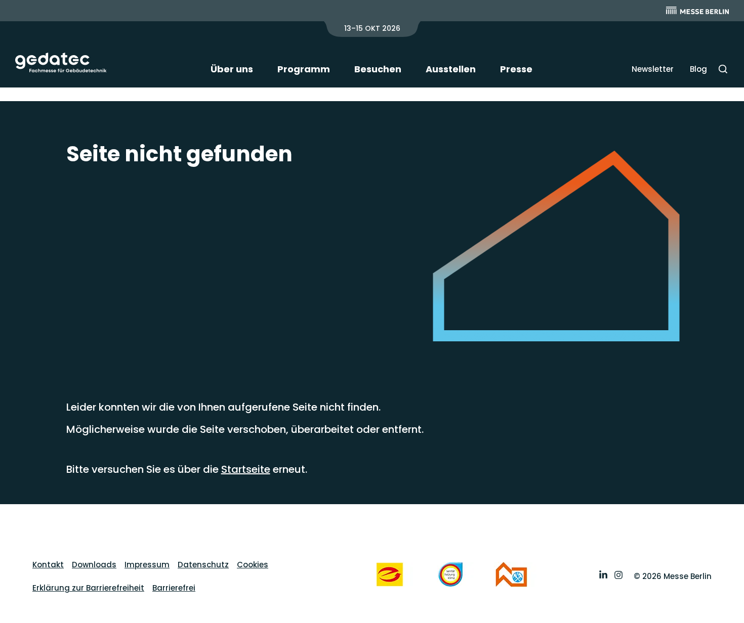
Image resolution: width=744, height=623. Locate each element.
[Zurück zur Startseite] (61, 62)
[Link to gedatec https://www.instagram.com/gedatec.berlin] (618, 576)
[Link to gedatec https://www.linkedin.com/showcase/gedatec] (603, 576)
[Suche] (723, 69)
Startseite (245, 469)
